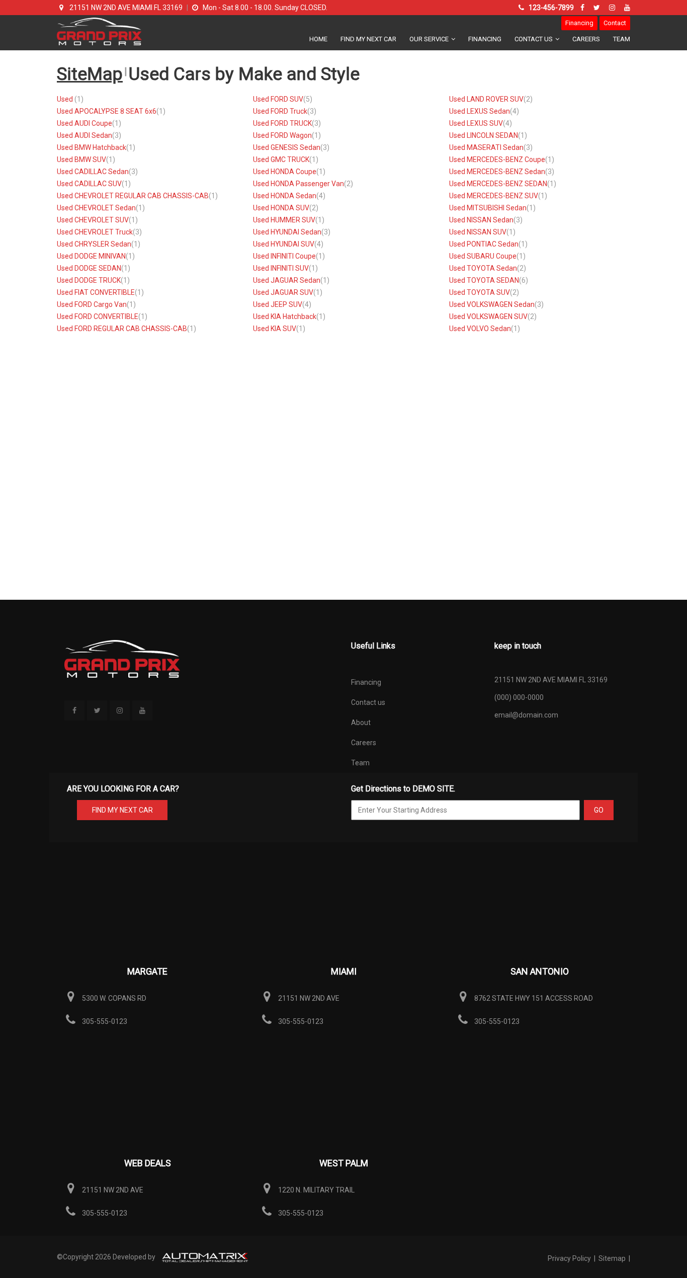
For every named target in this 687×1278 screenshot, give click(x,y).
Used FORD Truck (280, 111)
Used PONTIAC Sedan (484, 244)
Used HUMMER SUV (284, 220)
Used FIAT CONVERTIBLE (96, 292)
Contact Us (534, 39)
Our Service (429, 39)
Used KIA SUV (274, 329)
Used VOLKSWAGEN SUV (488, 316)
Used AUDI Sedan (84, 135)
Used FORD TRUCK (282, 123)
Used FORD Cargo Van (92, 304)
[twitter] (598, 8)
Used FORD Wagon (282, 135)
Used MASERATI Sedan (486, 147)
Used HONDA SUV (281, 208)
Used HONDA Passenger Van (298, 184)
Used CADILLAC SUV (89, 184)
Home (318, 39)
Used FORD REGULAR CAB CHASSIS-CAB (122, 329)
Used (65, 99)
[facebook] (583, 8)
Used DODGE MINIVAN (91, 256)
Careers (586, 39)
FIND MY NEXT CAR (122, 810)
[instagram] (613, 8)
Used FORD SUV (278, 99)
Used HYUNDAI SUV (283, 244)
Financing (579, 23)
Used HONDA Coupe (284, 172)
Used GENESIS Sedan (286, 147)
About (361, 722)
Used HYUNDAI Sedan (287, 232)
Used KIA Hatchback (284, 316)
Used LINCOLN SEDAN (483, 135)
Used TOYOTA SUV (479, 292)
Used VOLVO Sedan (480, 329)
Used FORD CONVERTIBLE (97, 316)
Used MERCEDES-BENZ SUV (493, 196)
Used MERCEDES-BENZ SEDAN (498, 184)
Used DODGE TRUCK (89, 280)
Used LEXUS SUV (476, 123)
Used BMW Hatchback (91, 147)
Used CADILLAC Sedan (93, 172)
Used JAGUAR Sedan (286, 280)
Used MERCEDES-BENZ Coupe (497, 159)
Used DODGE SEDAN (89, 268)
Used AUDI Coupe (84, 123)
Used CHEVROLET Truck (95, 232)
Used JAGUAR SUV (283, 292)
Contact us (368, 702)
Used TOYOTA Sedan (483, 268)
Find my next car (368, 39)
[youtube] (627, 8)
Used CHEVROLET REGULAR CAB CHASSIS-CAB (133, 196)
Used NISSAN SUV (477, 232)
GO (599, 810)
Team (621, 39)
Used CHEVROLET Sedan (96, 208)
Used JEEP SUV (277, 304)
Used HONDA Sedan (284, 196)
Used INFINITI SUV (281, 268)
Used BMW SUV (81, 159)
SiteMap (90, 74)
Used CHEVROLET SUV (93, 220)
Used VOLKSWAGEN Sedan (492, 304)
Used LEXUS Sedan (479, 111)
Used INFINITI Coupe (284, 256)
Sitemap (612, 1258)
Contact (615, 23)
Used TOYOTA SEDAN (484, 280)
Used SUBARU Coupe (483, 256)
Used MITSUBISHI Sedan (488, 208)
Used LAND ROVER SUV (486, 99)
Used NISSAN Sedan (481, 220)
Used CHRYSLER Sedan (94, 244)
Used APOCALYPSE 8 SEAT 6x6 (106, 111)
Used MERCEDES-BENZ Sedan (497, 172)
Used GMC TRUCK (281, 159)
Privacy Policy (570, 1258)
